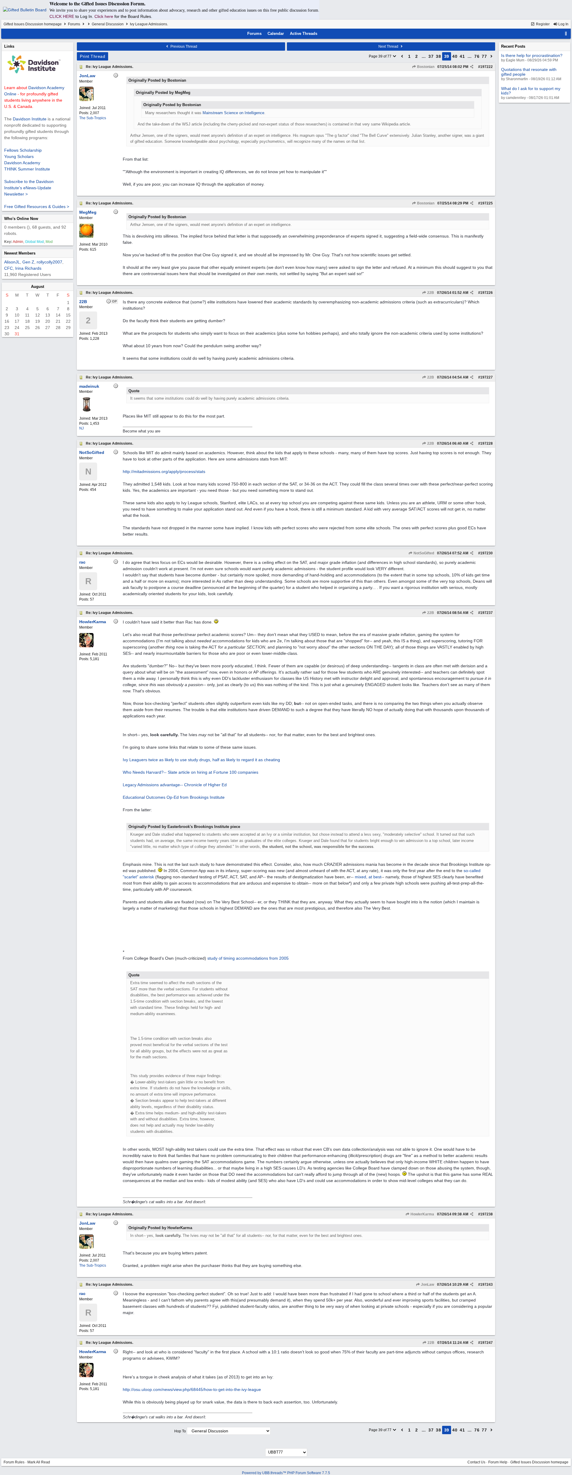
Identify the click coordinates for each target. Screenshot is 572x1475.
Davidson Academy (22, 162)
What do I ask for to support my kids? (530, 90)
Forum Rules (14, 1462)
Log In (562, 24)
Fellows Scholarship (23, 150)
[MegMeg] (86, 237)
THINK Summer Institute (27, 169)
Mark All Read (38, 1462)
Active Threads (303, 33)
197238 (486, 1214)
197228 (486, 443)
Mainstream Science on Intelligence (233, 113)
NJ (81, 428)
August (37, 286)
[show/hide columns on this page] (566, 33)
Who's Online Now (21, 218)
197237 (486, 613)
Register (542, 24)
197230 (486, 553)
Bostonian (425, 67)
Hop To (180, 1431)
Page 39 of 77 (380, 56)
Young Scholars (19, 156)
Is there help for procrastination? (531, 55)
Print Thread (92, 56)
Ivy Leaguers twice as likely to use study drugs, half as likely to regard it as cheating (201, 759)
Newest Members (19, 253)
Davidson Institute (29, 119)
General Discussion (108, 24)
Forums (74, 24)
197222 (486, 67)
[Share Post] (471, 67)
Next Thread (388, 46)
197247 (486, 1343)
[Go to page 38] (402, 56)
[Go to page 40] (491, 56)
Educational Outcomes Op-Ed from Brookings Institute (174, 797)
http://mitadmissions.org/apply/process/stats (164, 471)
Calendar (276, 33)
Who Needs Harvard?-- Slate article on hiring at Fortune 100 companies (190, 772)
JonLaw (427, 1284)
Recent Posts (513, 46)
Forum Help (497, 1462)
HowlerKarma (422, 1214)
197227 (486, 377)
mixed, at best (368, 876)
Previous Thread (183, 46)
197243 (486, 1284)
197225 (486, 203)
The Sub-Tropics (92, 118)
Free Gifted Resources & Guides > (36, 206)
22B (430, 293)
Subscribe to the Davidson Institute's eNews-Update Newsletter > (29, 187)
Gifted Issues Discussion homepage (33, 24)
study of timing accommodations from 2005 (248, 958)
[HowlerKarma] (86, 646)
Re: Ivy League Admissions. (109, 67)
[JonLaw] (86, 100)
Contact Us (476, 1462)
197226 (486, 293)
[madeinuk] (86, 410)
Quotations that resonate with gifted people (529, 71)
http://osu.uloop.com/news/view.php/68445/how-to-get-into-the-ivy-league (192, 1389)
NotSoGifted (423, 553)
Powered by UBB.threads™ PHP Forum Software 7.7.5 (286, 1473)
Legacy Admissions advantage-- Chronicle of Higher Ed (175, 784)
